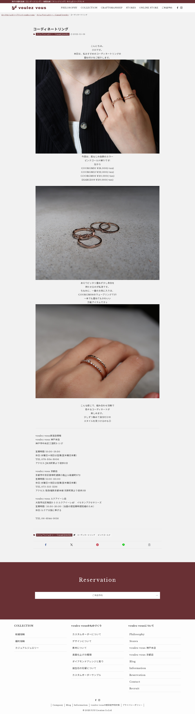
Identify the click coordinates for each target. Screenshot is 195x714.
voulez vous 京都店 (141, 654)
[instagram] (181, 7)
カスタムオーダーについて (86, 634)
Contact (134, 681)
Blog (132, 661)
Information (137, 668)
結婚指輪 (20, 634)
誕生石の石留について (84, 668)
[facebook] (177, 7)
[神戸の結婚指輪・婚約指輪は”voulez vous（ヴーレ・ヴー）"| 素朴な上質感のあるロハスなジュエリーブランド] (29, 7)
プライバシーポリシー (132, 705)
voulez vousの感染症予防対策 (105, 705)
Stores (133, 641)
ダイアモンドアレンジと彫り (87, 661)
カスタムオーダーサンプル (86, 675)
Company (58, 705)
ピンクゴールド (104, 535)
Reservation (137, 675)
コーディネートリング (86, 535)
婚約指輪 (20, 641)
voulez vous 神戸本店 (142, 647)
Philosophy (137, 634)
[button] (45, 544)
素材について (79, 647)
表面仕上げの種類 (82, 654)
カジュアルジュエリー (27, 647)
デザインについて (82, 641)
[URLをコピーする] (149, 544)
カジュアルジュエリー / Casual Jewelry (53, 15)
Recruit (134, 688)
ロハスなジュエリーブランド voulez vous (18, 15)
